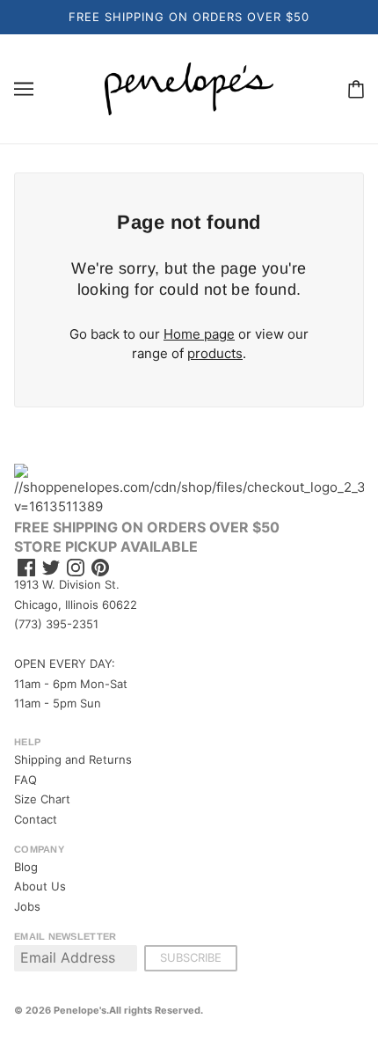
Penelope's (80, 1010)
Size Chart (42, 799)
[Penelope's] (189, 87)
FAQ (25, 780)
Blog (26, 867)
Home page (199, 334)
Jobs (27, 906)
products (215, 353)
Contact (35, 819)
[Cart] (356, 88)
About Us (40, 886)
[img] (26, 568)
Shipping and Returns (73, 759)
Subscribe (191, 957)
